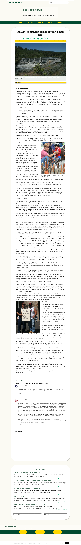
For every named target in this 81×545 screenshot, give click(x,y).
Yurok (47, 38)
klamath (28, 38)
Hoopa (17, 38)
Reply (19, 395)
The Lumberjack (32, 9)
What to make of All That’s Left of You (28, 472)
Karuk (22, 38)
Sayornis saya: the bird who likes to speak (30, 504)
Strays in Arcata (20, 496)
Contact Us (57, 532)
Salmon (42, 38)
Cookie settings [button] (60, 543)
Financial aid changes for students (27, 488)
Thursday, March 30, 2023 (22, 385)
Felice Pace (20, 401)
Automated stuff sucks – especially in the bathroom (33, 480)
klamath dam (35, 38)
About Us (23, 532)
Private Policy (40, 532)
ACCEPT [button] (66, 543)
